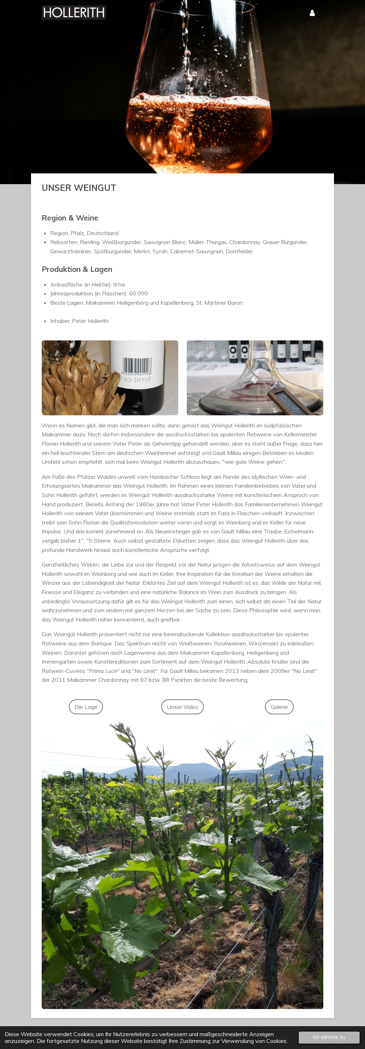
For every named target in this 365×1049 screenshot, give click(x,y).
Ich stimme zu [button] (329, 1037)
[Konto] (312, 12)
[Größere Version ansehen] (182, 864)
